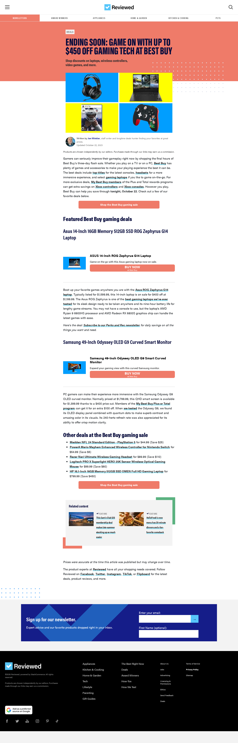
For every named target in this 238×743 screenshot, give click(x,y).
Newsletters (20, 18)
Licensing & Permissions (165, 682)
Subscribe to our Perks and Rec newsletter (112, 325)
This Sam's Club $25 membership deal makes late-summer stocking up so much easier (105, 527)
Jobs (162, 669)
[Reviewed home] (119, 7)
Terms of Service (193, 663)
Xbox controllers (107, 186)
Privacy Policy (192, 669)
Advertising (165, 675)
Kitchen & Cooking (178, 18)
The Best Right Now (132, 664)
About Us (164, 663)
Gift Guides (89, 698)
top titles (99, 172)
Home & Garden (139, 18)
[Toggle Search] (230, 7)
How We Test (128, 687)
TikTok (127, 574)
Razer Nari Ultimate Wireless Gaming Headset (101, 457)
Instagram (114, 574)
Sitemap (189, 675)
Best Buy (160, 163)
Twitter (100, 574)
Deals (70, 32)
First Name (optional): (153, 628)
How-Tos (126, 681)
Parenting (88, 693)
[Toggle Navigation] (7, 7)
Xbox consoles (134, 186)
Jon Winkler (94, 138)
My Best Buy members (106, 182)
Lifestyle (87, 687)
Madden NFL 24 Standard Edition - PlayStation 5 (102, 442)
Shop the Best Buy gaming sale (119, 204)
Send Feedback (166, 695)
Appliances (99, 18)
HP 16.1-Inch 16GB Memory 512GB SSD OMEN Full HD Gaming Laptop (116, 471)
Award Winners (59, 18)
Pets (218, 18)
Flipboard (143, 574)
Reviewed (99, 569)
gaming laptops (116, 177)
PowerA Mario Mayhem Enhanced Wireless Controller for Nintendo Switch (120, 447)
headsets (142, 172)
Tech (85, 681)
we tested (130, 408)
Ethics (163, 689)
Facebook (87, 574)
